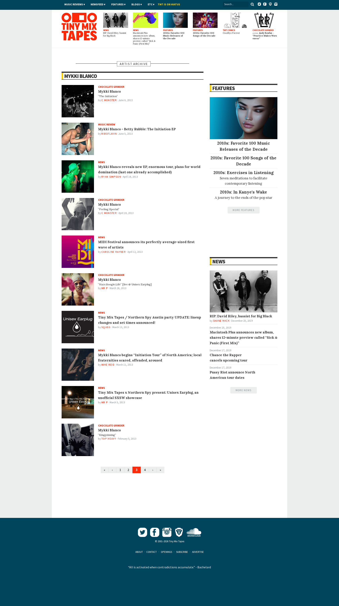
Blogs (135, 4)
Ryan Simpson (111, 176)
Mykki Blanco (80, 76)
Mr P (104, 288)
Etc (150, 4)
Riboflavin (109, 133)
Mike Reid (108, 364)
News (218, 261)
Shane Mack (221, 320)
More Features (243, 210)
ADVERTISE (198, 552)
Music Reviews (73, 4)
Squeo (106, 327)
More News (244, 390)
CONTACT (151, 552)
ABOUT (139, 552)
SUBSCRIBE (182, 552)
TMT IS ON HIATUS (169, 4)
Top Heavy (108, 438)
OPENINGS (166, 552)
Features (117, 4)
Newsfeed (97, 4)
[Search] (252, 4)
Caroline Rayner (113, 252)
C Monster (109, 100)
